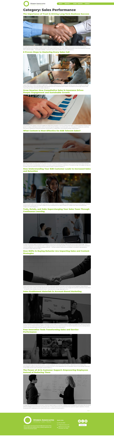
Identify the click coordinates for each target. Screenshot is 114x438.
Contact (87, 3)
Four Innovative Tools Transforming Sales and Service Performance (51, 330)
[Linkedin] (85, 421)
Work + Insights (77, 3)
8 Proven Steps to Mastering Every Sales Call (46, 52)
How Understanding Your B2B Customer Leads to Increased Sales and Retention (57, 170)
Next (89, 410)
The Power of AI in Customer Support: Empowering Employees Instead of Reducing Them (55, 371)
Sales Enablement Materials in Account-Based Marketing (52, 291)
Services (67, 3)
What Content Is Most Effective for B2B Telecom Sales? (52, 131)
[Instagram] (82, 421)
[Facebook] (79, 421)
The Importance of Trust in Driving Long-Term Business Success (56, 14)
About (60, 3)
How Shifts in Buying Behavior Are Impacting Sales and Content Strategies (56, 252)
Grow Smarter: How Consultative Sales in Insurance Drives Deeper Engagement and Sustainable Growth (53, 91)
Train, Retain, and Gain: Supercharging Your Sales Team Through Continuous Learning (56, 210)
